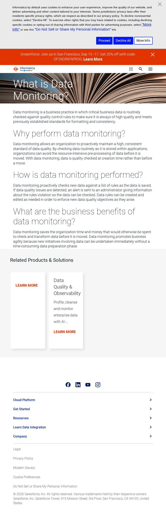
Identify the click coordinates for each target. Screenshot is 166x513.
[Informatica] (24, 69)
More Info (143, 41)
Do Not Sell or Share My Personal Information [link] (45, 486)
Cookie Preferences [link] (26, 477)
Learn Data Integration (29, 427)
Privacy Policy (23, 458)
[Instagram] (97, 384)
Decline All (123, 41)
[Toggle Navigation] (150, 69)
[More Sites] (131, 69)
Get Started (21, 409)
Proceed (104, 41)
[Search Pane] (140, 69)
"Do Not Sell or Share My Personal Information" (73, 29)
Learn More (92, 59)
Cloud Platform (24, 400)
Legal (17, 449)
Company (20, 436)
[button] (26, 314)
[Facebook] (68, 384)
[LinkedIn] (78, 384)
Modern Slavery (24, 468)
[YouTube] (87, 384)
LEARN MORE (27, 285)
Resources (21, 418)
